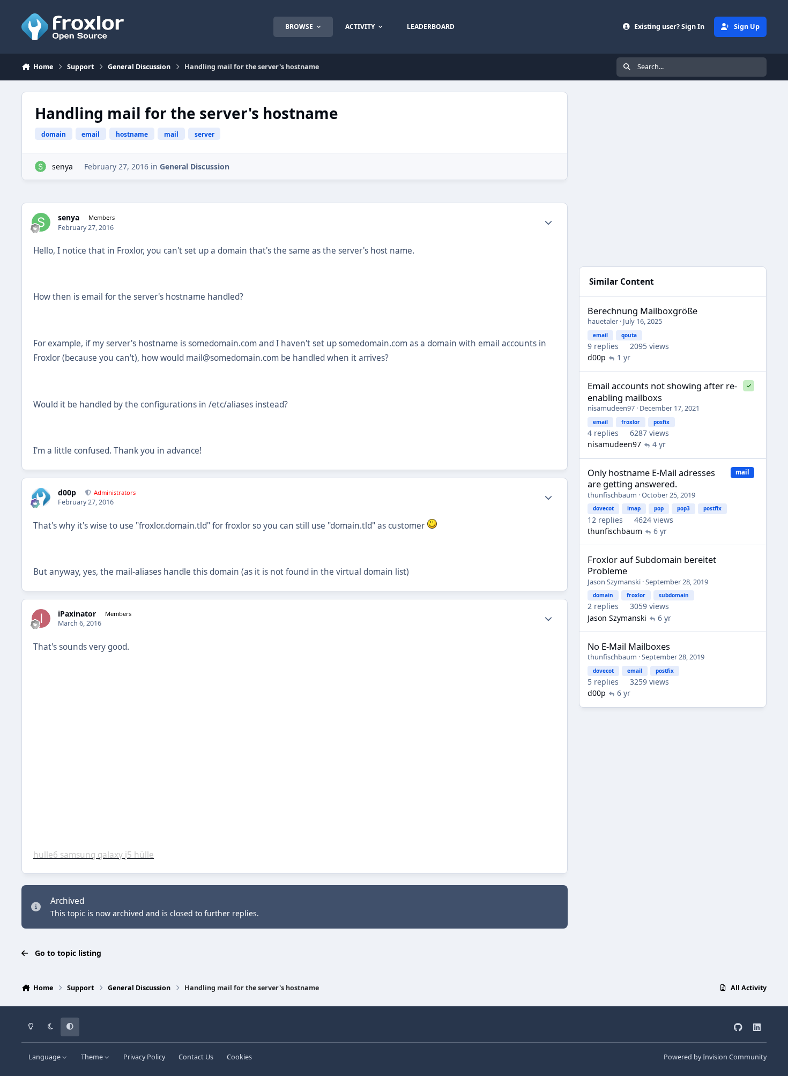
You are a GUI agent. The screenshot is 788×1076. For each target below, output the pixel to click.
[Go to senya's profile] (40, 166)
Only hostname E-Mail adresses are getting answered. (651, 478)
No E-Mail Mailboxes (629, 646)
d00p (67, 493)
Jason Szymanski (614, 582)
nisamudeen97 (611, 408)
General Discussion (194, 166)
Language (45, 1057)
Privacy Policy (144, 1057)
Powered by (715, 1057)
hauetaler (603, 321)
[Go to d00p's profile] (41, 497)
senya (62, 166)
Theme (93, 1057)
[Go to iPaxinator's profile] (41, 618)
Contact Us (196, 1057)
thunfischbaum (612, 495)
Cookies (239, 1057)
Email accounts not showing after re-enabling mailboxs (662, 391)
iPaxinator (77, 614)
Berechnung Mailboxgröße (642, 311)
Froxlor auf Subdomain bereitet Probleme (652, 565)
